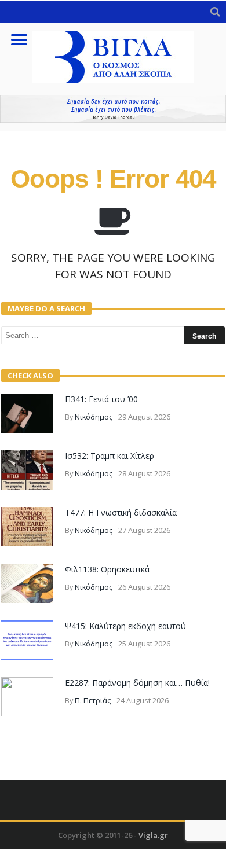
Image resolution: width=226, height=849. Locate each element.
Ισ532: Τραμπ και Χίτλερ (109, 455)
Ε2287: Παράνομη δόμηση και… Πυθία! (137, 682)
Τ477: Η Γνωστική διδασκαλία (121, 512)
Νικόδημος (93, 416)
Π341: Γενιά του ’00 (101, 399)
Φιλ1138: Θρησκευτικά (107, 569)
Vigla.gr (153, 835)
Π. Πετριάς (93, 700)
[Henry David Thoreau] (113, 109)
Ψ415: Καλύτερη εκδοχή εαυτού (125, 625)
